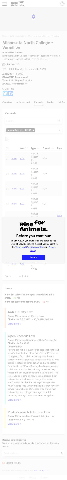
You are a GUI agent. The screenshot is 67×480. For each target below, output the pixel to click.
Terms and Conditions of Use (29, 247)
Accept (33, 257)
